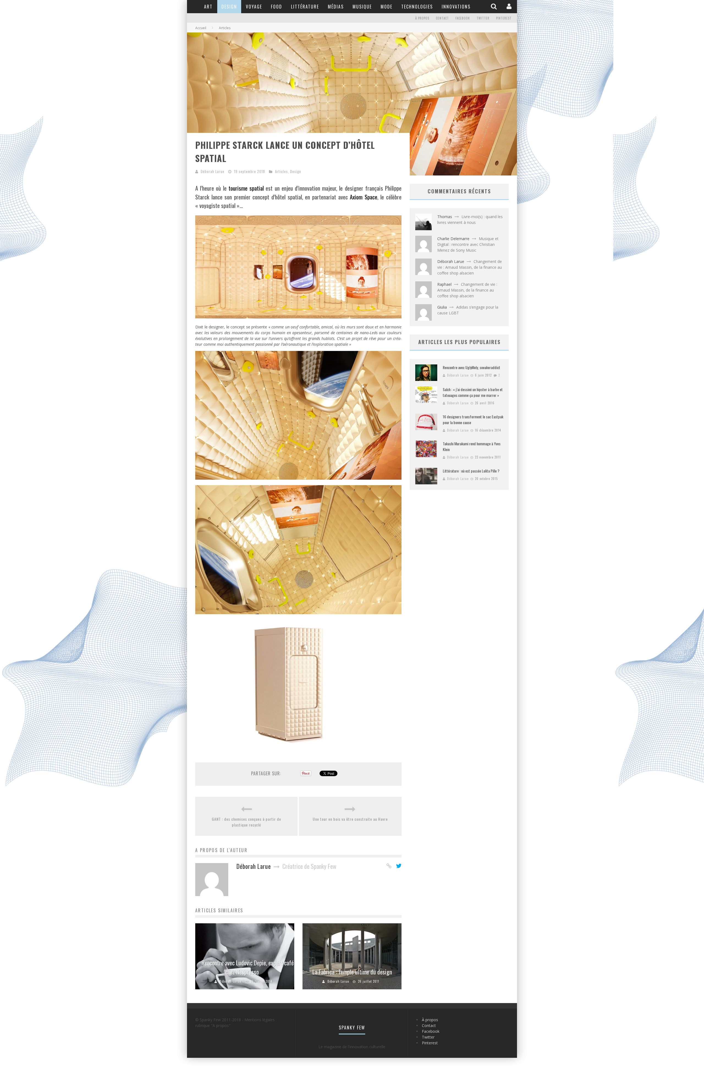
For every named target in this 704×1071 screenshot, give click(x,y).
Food (276, 6)
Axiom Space (363, 197)
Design (229, 6)
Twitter (483, 18)
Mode (386, 6)
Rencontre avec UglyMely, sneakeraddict (471, 367)
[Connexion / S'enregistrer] (509, 6)
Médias (336, 6)
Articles (281, 171)
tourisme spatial (246, 188)
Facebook (462, 18)
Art (208, 6)
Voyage (254, 6)
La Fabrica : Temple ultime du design (352, 971)
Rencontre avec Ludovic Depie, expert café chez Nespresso (248, 967)
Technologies (417, 6)
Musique (362, 6)
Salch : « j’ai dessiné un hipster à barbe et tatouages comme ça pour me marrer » (473, 392)
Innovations (456, 6)
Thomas (444, 216)
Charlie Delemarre (453, 238)
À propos (422, 18)
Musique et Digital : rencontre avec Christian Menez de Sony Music (468, 244)
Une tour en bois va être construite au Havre (350, 819)
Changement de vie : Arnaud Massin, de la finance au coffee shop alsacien (469, 267)
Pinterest (504, 18)
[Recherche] (494, 6)
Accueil (200, 28)
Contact (442, 18)
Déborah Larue (212, 171)
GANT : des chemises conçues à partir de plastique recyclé (246, 822)
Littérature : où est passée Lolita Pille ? (471, 471)
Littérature (305, 6)
